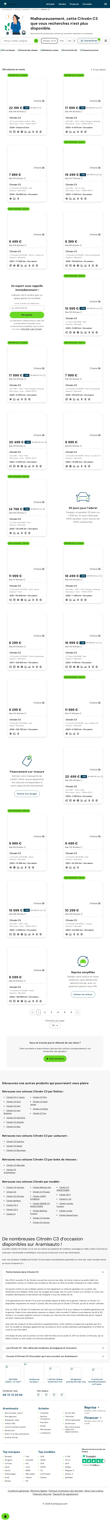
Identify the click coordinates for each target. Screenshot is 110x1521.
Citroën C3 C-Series (15, 1097)
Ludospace (45, 1433)
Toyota (29, 1477)
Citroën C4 (11, 1192)
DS (27, 1481)
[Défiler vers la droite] (74, 41)
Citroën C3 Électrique (16, 1150)
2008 (42, 1460)
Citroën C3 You (39, 1113)
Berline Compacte (45, 1417)
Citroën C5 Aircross (15, 1187)
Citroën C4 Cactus (41, 1222)
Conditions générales (18, 1490)
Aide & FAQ (10, 1423)
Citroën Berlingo (13, 1200)
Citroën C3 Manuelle (15, 1165)
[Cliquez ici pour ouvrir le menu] (105, 4)
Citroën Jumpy (65, 1211)
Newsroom (10, 1430)
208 (42, 1456)
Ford (28, 1467)
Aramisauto (7, 9)
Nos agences (10, 1416)
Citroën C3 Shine (40, 1109)
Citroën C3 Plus (40, 1097)
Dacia (7, 1470)
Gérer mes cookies (93, 1490)
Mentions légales (38, 1490)
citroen (35, 9)
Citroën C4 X (12, 1209)
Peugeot (8, 1460)
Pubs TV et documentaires (17, 1434)
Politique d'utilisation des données (65, 1490)
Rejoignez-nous (12, 1420)
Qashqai (69, 1477)
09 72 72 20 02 (13, 1395)
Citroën (8, 1463)
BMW (28, 1470)
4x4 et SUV (70, 1413)
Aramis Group (11, 1437)
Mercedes (30, 1474)
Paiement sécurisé (42, 1494)
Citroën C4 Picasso (41, 1192)
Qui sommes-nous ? (14, 1413)
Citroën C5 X (12, 1205)
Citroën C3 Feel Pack (15, 1118)
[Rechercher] (36, 41)
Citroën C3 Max (13, 1126)
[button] (55, 41)
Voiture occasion (22, 9)
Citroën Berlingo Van (42, 1187)
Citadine (44, 1413)
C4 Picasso (45, 1474)
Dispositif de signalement (65, 1494)
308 (42, 1463)
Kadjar (68, 1467)
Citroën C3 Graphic (15, 1122)
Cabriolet (69, 1416)
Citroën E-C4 (65, 1199)
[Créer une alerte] (5, 1516)
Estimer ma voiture (83, 994)
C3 (41, 1470)
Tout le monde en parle (15, 1427)
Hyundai (29, 1460)
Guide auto (70, 1423)
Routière (44, 1422)
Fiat (27, 1456)
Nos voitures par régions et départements (72, 1429)
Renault (8, 1456)
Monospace (45, 1429)
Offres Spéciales (72, 1420)
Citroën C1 (11, 1214)
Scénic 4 (69, 1474)
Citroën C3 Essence (15, 1141)
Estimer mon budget (27, 794)
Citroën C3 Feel (13, 1106)
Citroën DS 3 (65, 1194)
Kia (27, 1463)
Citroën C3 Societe (41, 1218)
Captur (43, 1477)
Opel (7, 1467)
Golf (67, 1463)
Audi (7, 1477)
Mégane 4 (69, 1470)
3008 (42, 1467)
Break (43, 1426)
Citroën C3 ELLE (13, 1101)
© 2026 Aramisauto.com (55, 1503)
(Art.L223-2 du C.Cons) (31, 329)
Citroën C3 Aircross (15, 1196)
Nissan (8, 1481)
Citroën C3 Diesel (14, 1146)
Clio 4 (67, 1460)
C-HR (67, 1456)
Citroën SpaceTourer (68, 1215)
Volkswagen (10, 1474)
